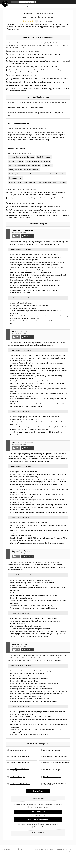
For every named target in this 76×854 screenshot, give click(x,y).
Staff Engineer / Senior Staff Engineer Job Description (55, 784)
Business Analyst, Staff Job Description (55, 756)
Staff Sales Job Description (18, 750)
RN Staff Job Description (17, 777)
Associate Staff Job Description (19, 756)
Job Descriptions (28, 14)
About (36, 849)
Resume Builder (61, 849)
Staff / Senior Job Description (52, 777)
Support (41, 849)
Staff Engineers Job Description (20, 784)
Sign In (71, 2)
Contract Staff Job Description (19, 762)
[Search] (34, 2)
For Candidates (16, 6)
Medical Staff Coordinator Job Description (19, 769)
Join (66, 2)
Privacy (51, 849)
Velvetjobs (5, 4)
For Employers (27, 6)
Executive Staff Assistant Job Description (56, 762)
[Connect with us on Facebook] (15, 849)
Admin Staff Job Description (52, 750)
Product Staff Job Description (52, 770)
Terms (46, 849)
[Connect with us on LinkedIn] (22, 849)
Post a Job (60, 2)
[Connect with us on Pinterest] (18, 849)
